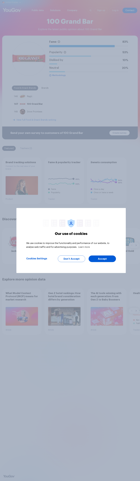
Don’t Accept (72, 259)
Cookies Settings (36, 258)
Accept (102, 259)
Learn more (84, 247)
